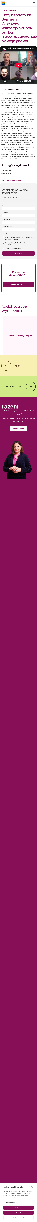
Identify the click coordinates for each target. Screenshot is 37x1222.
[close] (32, 1187)
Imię (4, 205)
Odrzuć (18, 1213)
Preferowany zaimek (9, 197)
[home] (3, 3)
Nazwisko (5, 212)
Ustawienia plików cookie (18, 1217)
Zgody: (4, 233)
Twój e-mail (6, 219)
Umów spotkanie (18, 428)
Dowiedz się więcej (9, 1202)
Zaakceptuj (18, 1208)
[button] (34, 3)
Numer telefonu (7, 226)
